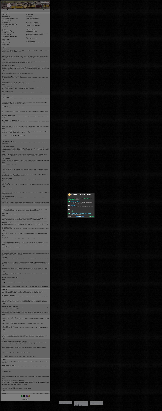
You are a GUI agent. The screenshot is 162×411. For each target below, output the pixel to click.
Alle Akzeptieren (91, 216)
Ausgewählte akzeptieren (80, 216)
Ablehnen (69, 216)
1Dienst (72, 207)
